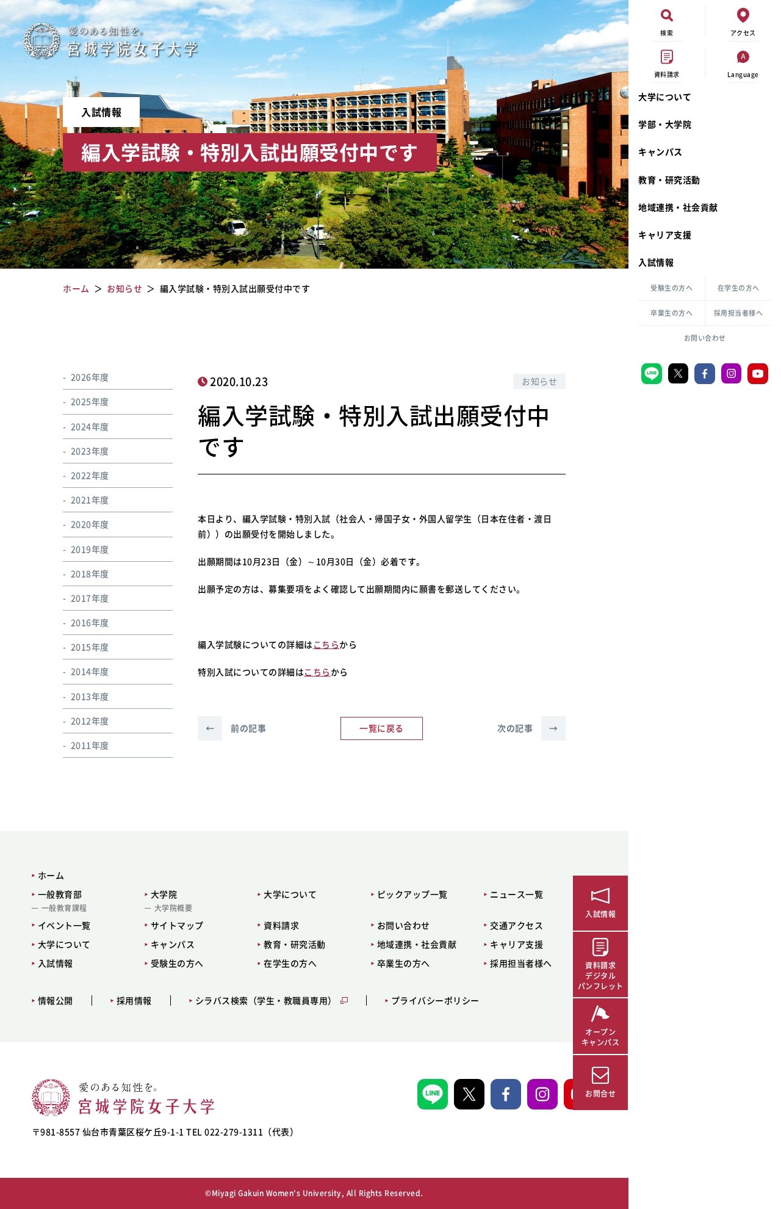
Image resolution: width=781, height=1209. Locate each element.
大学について (664, 96)
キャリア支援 (664, 234)
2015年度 (90, 647)
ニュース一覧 (516, 894)
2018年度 (90, 573)
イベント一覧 (64, 925)
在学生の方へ (739, 288)
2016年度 (90, 622)
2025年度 (90, 401)
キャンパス (660, 151)
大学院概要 (173, 907)
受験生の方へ (671, 288)
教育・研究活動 (669, 179)
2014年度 (90, 671)
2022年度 (90, 475)
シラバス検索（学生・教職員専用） (266, 1000)
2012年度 (90, 720)
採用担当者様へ (738, 313)
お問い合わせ (705, 338)
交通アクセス (516, 925)
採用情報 (134, 1000)
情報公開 (55, 1000)
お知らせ (539, 381)
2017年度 (90, 598)
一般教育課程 (64, 907)
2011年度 (90, 745)
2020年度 (90, 524)
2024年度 (90, 426)
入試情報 (656, 262)
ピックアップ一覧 (412, 894)
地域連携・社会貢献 (678, 207)
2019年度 (90, 549)
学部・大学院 (664, 124)
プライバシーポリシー (435, 1000)
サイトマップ (177, 925)
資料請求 (281, 925)
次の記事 (527, 728)
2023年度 (90, 451)
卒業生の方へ (671, 313)
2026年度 (90, 377)
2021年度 (90, 499)
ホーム (51, 875)
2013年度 (90, 696)
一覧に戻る (381, 728)
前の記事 (236, 728)
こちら (326, 644)
